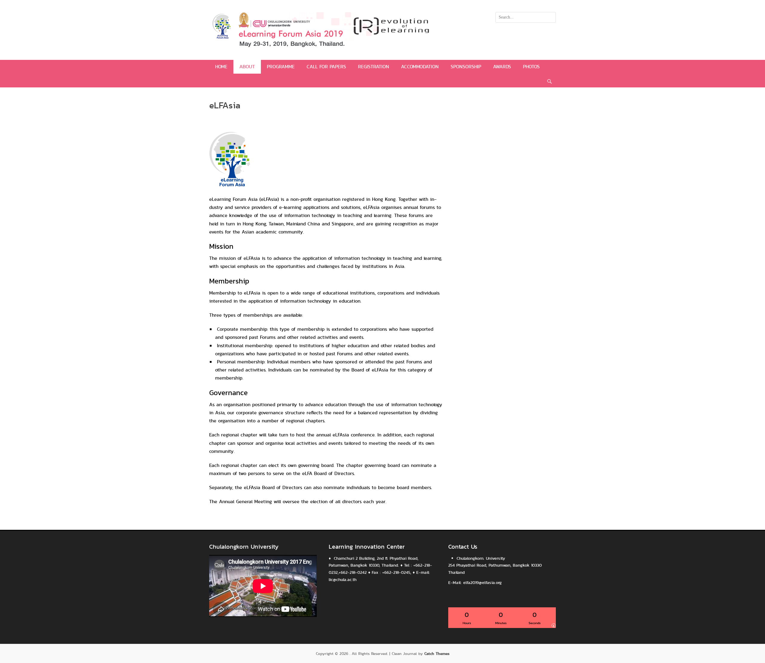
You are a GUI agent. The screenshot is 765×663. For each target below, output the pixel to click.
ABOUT (247, 66)
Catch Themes (436, 653)
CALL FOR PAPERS (326, 66)
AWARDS (502, 66)
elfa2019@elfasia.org (482, 582)
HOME (221, 66)
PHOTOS (531, 66)
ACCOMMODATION (420, 66)
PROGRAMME (281, 66)
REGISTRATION (373, 66)
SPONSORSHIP (466, 66)
